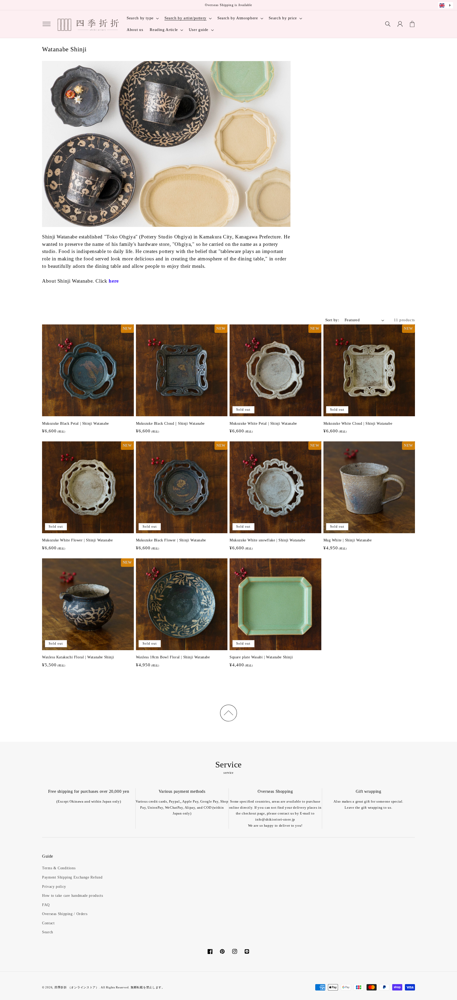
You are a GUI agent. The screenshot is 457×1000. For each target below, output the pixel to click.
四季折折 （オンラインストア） (76, 987)
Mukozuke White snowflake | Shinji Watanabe (267, 540)
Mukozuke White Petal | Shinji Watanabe (263, 424)
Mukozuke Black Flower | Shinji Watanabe (171, 540)
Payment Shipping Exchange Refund (72, 877)
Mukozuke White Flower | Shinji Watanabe (77, 540)
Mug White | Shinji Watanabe (347, 540)
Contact (48, 923)
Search (47, 932)
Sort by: (332, 320)
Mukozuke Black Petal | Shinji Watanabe (75, 424)
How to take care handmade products (72, 896)
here (114, 281)
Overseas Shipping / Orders (64, 914)
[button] (46, 24)
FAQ (46, 905)
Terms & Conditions (58, 868)
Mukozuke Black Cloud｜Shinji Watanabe (170, 424)
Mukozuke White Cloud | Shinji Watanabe (357, 424)
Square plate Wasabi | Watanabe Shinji (261, 657)
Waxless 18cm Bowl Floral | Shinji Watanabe (173, 657)
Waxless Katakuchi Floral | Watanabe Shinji (78, 657)
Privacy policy (54, 887)
